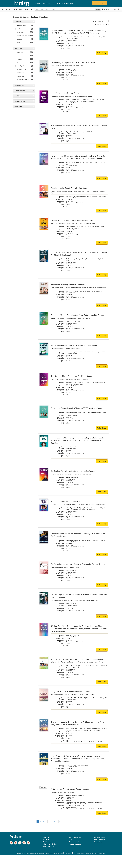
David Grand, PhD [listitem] (70, 69)
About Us (46, 840)
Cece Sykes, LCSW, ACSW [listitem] (96, 259)
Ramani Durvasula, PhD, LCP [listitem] (73, 540)
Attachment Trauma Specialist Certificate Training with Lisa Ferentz (77, 315)
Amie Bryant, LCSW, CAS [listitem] (72, 382)
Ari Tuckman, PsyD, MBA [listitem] (85, 666)
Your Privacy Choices (79, 853)
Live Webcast (98, 802)
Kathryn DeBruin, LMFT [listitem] (96, 412)
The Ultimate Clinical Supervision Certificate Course (71, 376)
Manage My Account (75, 837)
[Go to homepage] (16, 838)
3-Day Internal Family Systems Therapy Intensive (70, 789)
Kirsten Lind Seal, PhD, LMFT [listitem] (78, 101)
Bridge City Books (21, 25)
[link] (99, 3)
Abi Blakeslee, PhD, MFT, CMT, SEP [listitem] (75, 698)
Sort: (94, 21)
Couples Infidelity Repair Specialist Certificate (69, 188)
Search (98, 9)
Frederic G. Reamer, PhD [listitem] (72, 99)
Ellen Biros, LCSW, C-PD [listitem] (86, 291)
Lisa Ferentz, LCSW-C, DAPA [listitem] (73, 321)
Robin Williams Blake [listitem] (71, 412)
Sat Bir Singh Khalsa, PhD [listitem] (99, 728)
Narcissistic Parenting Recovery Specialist (67, 284)
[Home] (2, 9)
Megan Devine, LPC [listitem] (71, 447)
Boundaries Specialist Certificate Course (67, 501)
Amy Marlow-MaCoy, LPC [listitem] (72, 291)
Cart (116, 9)
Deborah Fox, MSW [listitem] (102, 698)
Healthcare (19, 29)
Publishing (19, 39)
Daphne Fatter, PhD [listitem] (71, 132)
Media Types (18, 9)
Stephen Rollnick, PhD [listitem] (72, 477)
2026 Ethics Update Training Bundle (65, 93)
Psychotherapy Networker (23, 36)
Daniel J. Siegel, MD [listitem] (71, 603)
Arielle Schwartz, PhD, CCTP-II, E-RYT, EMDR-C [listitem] (78, 352)
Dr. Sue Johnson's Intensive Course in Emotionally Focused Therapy (78, 564)
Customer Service (74, 842)
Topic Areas (29, 9)
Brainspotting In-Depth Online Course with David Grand (73, 62)
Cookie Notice (89, 853)
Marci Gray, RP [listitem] (94, 196)
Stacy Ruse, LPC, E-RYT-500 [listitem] (85, 132)
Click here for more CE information (75, 45)
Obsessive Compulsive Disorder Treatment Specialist (72, 220)
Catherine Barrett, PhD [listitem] (99, 540)
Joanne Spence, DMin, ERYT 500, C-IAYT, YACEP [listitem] (79, 730)
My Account (106, 9)
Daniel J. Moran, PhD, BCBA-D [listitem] (91, 226)
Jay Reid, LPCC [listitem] (98, 291)
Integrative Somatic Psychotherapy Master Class (70, 691)
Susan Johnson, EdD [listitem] (71, 570)
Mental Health (20, 32)
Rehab (18, 42)
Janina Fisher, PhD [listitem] (71, 37)
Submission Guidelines (50, 844)
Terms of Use (51, 853)
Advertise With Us (48, 846)
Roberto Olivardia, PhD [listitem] (72, 666)
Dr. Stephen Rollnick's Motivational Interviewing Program (73, 471)
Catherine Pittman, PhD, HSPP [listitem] (74, 226)
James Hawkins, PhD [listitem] (83, 412)
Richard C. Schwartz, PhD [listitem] (83, 37)
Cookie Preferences (99, 853)
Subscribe (46, 837)
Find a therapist (99, 840)
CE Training (56, 3)
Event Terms (59, 853)
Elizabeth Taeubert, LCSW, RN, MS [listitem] (75, 795)
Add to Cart (101, 53)
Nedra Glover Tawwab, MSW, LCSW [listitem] (96, 508)
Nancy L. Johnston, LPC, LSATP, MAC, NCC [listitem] (77, 509)
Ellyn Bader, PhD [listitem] (70, 196)
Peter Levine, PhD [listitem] (91, 698)
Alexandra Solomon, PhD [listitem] (82, 196)
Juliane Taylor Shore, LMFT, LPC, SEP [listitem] (76, 508)
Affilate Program (99, 837)
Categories (8, 9)
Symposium (65, 3)
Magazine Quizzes (75, 844)
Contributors (47, 842)
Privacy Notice (68, 853)
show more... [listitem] (75, 38)
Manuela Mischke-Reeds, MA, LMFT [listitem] (75, 162)
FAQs (70, 840)
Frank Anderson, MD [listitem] (71, 259)
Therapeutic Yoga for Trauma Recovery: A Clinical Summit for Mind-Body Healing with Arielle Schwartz (78, 723)
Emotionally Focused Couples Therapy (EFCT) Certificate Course (77, 408)
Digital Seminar (90, 802)
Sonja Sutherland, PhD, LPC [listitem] (87, 382)
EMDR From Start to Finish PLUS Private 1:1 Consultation (74, 345)
